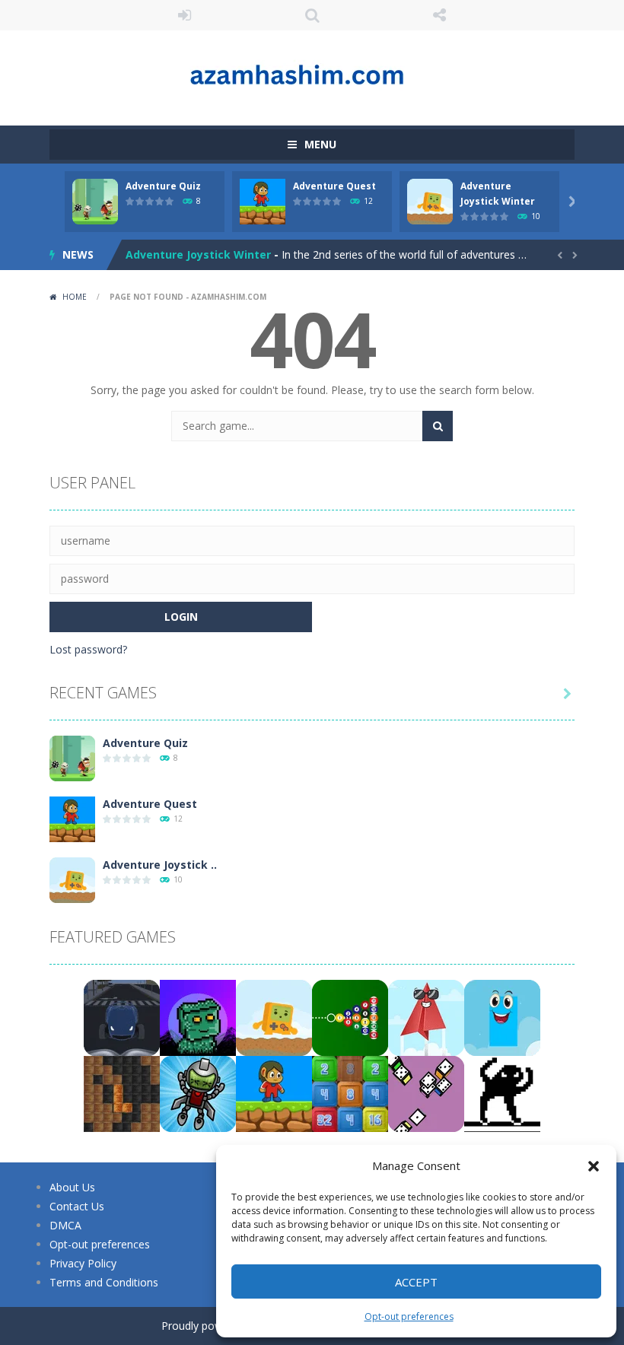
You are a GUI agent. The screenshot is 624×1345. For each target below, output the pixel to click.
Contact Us (76, 1206)
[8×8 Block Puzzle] (122, 1093)
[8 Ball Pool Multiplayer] (350, 1017)
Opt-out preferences (409, 1316)
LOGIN (185, 15)
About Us (72, 1187)
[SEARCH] (437, 426)
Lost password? (88, 649)
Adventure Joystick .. (160, 864)
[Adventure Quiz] (72, 757)
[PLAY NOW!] (95, 200)
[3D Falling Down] (198, 1093)
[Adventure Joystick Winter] (72, 879)
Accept (416, 1281)
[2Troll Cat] (502, 1093)
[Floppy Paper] (426, 1017)
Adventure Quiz (163, 186)
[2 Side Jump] (502, 1017)
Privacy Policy (82, 1263)
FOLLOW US (440, 15)
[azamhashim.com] (312, 71)
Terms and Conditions (103, 1282)
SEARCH (312, 15)
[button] (593, 1166)
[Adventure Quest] (72, 818)
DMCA (65, 1225)
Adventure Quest (334, 186)
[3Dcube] (426, 1093)
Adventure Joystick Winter (198, 254)
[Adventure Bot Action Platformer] (198, 1017)
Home (74, 296)
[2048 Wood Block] (350, 1093)
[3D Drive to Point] (122, 1017)
